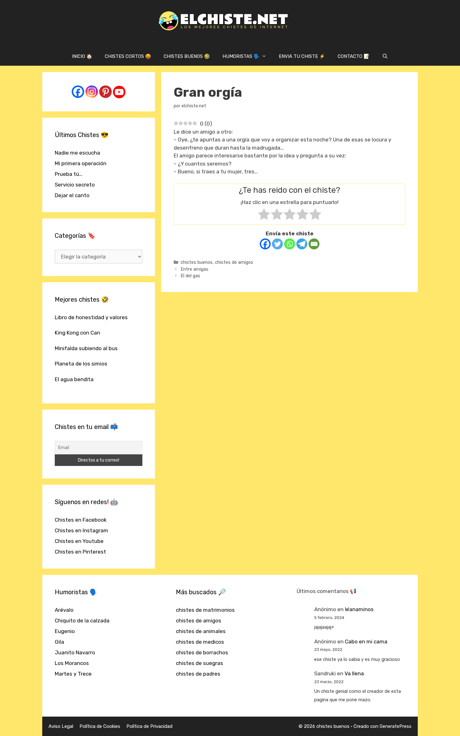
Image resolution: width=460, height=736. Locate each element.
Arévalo (64, 610)
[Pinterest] (105, 91)
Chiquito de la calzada (82, 620)
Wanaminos (359, 609)
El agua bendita (74, 379)
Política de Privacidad (149, 726)
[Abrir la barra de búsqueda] (385, 56)
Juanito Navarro (75, 652)
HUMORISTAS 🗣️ (240, 56)
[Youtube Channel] (119, 92)
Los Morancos (72, 663)
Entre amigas (194, 269)
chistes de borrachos (202, 652)
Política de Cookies (99, 726)
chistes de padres (198, 674)
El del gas (190, 276)
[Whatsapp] (289, 243)
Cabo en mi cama (366, 641)
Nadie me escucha (77, 153)
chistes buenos (196, 262)
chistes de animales (201, 631)
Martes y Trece (73, 674)
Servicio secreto (75, 184)
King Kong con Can (77, 333)
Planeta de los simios (81, 363)
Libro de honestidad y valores (91, 317)
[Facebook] (265, 243)
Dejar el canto (72, 195)
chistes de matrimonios (205, 610)
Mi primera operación (80, 163)
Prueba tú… (69, 174)
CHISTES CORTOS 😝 (128, 56)
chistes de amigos (234, 262)
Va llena (354, 673)
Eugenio (65, 631)
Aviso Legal (61, 726)
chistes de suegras (199, 663)
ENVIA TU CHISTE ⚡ (302, 56)
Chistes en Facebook (81, 520)
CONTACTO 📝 (354, 56)
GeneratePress (395, 726)
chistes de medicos (200, 642)
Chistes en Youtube (79, 541)
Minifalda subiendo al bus (86, 348)
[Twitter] (277, 243)
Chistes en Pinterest (80, 552)
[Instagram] (91, 91)
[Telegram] (301, 243)
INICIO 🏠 (82, 56)
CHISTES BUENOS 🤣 (187, 56)
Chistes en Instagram (81, 530)
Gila (59, 642)
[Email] (314, 243)
